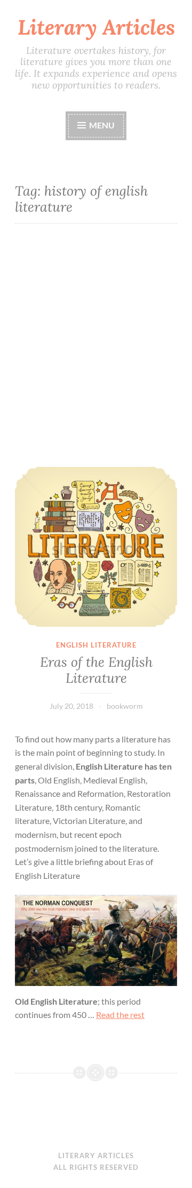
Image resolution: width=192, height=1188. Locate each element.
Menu (101, 125)
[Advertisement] (96, 345)
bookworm (125, 705)
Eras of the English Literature (96, 669)
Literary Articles (96, 27)
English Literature (96, 645)
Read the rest (120, 1014)
